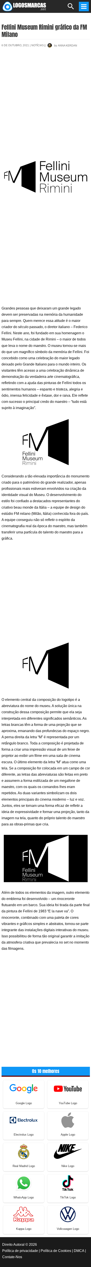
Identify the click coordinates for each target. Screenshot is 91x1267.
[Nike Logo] (68, 1151)
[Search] (71, 8)
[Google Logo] (23, 1088)
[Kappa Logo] (23, 1214)
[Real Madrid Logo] (23, 1151)
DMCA (79, 1251)
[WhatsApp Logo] (23, 1182)
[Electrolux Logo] (23, 1120)
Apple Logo (68, 1134)
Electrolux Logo (24, 1134)
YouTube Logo (68, 1103)
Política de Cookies (56, 1251)
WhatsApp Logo (23, 1197)
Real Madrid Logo (24, 1166)
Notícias (37, 45)
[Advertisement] (45, 102)
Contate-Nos (12, 1257)
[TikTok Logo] (68, 1182)
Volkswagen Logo (68, 1228)
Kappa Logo (23, 1228)
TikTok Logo (68, 1197)
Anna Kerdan (67, 45)
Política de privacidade (20, 1251)
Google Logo (24, 1103)
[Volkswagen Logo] (68, 1214)
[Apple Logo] (68, 1120)
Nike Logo (67, 1166)
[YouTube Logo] (68, 1088)
